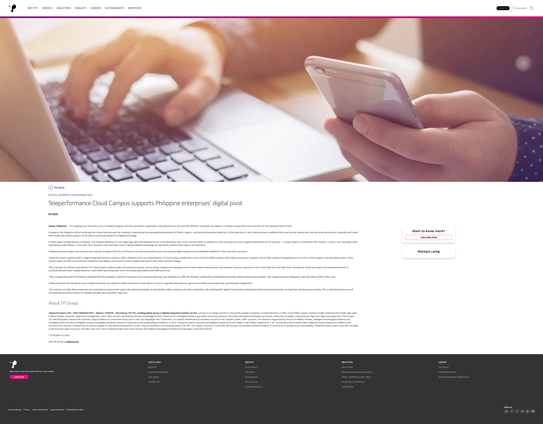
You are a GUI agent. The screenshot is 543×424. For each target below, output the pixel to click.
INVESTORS (134, 8)
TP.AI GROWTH (251, 377)
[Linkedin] (506, 411)
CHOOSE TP (443, 367)
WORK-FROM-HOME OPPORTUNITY (453, 377)
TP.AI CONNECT (251, 367)
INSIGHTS (80, 8)
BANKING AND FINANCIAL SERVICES (357, 372)
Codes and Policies (40, 409)
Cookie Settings (14, 409)
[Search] (531, 8)
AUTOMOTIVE (347, 387)
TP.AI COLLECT (251, 382)
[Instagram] (522, 411)
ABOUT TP (152, 367)
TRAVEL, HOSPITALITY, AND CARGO (356, 377)
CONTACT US (503, 8)
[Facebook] (517, 411)
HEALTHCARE (347, 367)
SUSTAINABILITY (114, 8)
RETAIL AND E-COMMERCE (353, 382)
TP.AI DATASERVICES (253, 387)
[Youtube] (533, 411)
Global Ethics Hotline (75, 409)
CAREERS (95, 8)
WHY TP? (33, 8)
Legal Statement (57, 409)
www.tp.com (72, 341)
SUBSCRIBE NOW (429, 237)
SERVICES (47, 8)
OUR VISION (153, 377)
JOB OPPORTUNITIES (447, 372)
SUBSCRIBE (19, 377)
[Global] (12, 8)
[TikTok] (527, 411)
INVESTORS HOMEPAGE (158, 372)
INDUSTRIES (64, 8)
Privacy (26, 409)
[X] (512, 411)
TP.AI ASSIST (250, 372)
